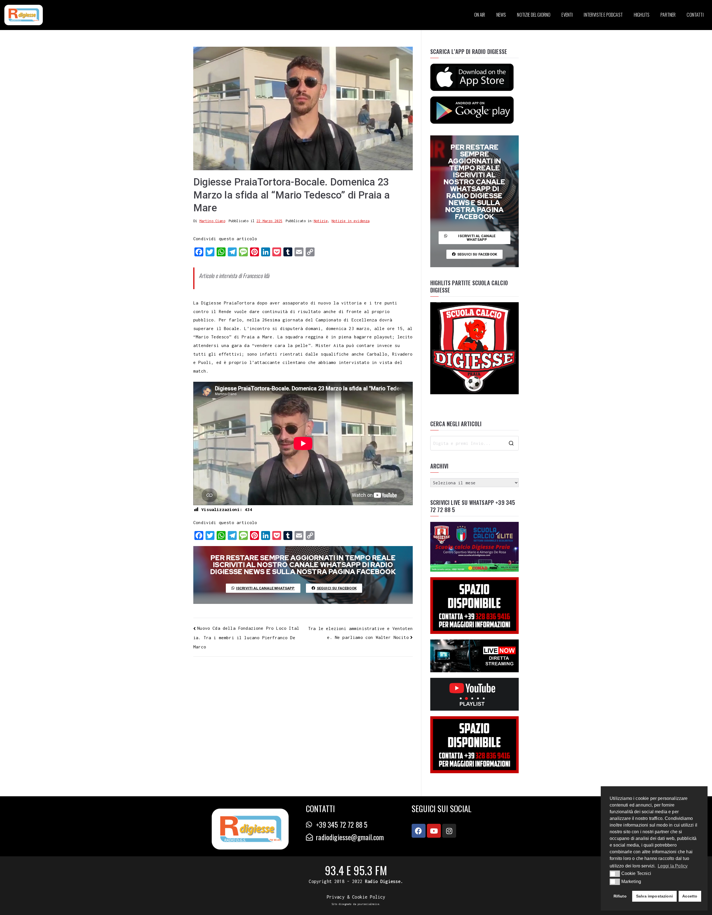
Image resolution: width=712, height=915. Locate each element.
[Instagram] (449, 831)
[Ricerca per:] (474, 443)
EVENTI (567, 14)
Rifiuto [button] (620, 896)
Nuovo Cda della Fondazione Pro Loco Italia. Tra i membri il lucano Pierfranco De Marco (246, 637)
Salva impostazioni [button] (654, 896)
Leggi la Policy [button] (673, 866)
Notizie (321, 221)
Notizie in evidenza (350, 221)
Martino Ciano (212, 221)
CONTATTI (695, 14)
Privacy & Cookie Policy (356, 896)
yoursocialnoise (368, 904)
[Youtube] (434, 831)
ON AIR (479, 14)
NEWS (501, 14)
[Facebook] (419, 831)
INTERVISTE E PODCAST (603, 14)
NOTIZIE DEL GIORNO (533, 14)
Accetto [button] (689, 896)
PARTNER (668, 14)
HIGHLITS (641, 14)
